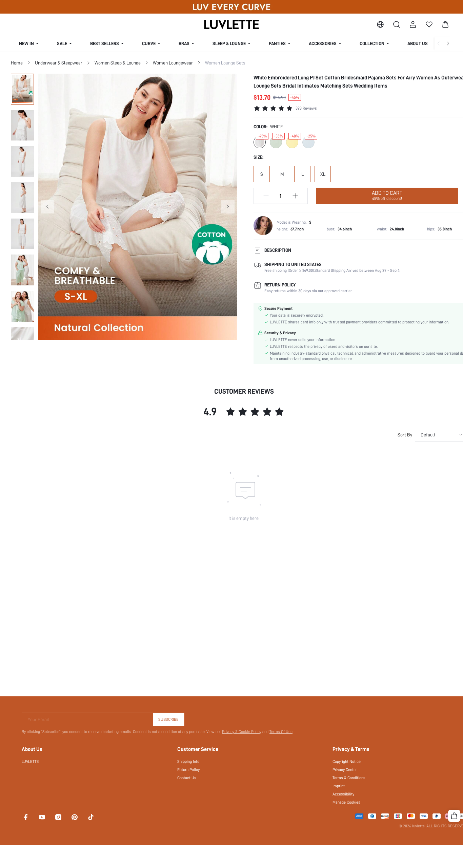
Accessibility (343, 794)
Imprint (339, 786)
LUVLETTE (30, 761)
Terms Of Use (281, 731)
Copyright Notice (347, 761)
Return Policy (188, 769)
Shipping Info (188, 761)
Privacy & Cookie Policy (241, 731)
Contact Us (186, 777)
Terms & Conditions (349, 777)
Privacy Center (345, 769)
